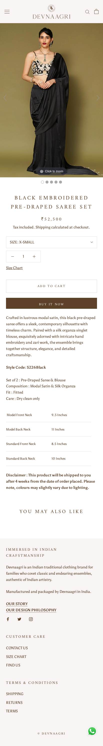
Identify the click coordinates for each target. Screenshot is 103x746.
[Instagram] (31, 619)
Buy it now (51, 304)
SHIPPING (15, 694)
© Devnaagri (52, 734)
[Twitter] (19, 619)
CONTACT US (17, 648)
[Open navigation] (7, 11)
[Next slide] (98, 98)
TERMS (12, 711)
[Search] (87, 11)
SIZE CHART (16, 656)
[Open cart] (96, 11)
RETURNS (14, 702)
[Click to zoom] (51, 100)
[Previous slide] (5, 98)
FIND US (13, 665)
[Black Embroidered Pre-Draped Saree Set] (42, 182)
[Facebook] (8, 619)
